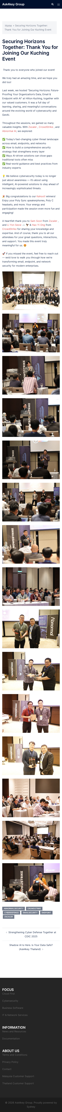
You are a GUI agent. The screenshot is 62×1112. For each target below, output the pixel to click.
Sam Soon (36, 220)
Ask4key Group (13, 4)
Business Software (12, 1007)
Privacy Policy (10, 1061)
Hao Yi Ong (38, 224)
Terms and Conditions (14, 1054)
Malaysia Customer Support (18, 1076)
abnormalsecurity (13, 908)
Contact (6, 1069)
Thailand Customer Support (18, 1083)
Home (8, 25)
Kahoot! (41, 196)
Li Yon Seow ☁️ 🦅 (18, 224)
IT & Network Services (15, 1015)
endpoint (46, 912)
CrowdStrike (46, 126)
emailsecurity (30, 912)
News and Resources (14, 1031)
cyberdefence (11, 912)
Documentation (11, 1038)
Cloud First (8, 993)
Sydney (31, 1106)
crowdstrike (34, 908)
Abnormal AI (9, 131)
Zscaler (32, 126)
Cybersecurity (10, 1000)
